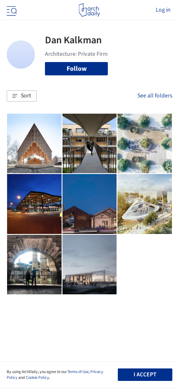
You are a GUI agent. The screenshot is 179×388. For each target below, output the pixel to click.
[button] (22, 96)
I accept (145, 375)
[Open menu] (11, 10)
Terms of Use (78, 372)
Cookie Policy (37, 378)
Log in (163, 10)
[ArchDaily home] (89, 10)
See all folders (154, 96)
